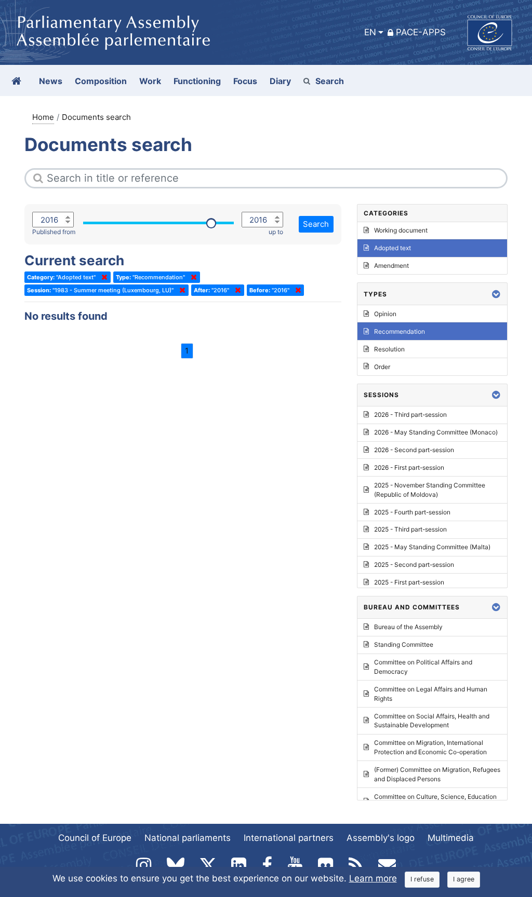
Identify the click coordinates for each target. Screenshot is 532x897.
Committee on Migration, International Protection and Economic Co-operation (430, 747)
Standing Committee (403, 644)
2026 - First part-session (409, 467)
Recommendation (399, 331)
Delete (102, 277)
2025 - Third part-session (410, 529)
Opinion (385, 314)
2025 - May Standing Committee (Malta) (432, 547)
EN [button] (370, 32)
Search (329, 81)
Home (43, 117)
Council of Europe (94, 838)
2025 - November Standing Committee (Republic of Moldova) (429, 489)
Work (150, 81)
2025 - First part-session (409, 582)
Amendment (391, 265)
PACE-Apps (421, 32)
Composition (101, 81)
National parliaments (187, 838)
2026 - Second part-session (414, 450)
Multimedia (451, 838)
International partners (289, 838)
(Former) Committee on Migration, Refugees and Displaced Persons (437, 774)
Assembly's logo (381, 838)
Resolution (389, 349)
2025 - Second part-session (414, 564)
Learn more (373, 878)
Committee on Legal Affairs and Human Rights (430, 693)
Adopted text (392, 248)
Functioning (197, 81)
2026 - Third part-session (410, 414)
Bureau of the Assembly (408, 627)
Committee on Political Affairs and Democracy (423, 666)
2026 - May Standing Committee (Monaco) (436, 432)
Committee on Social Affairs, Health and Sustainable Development (431, 720)
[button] (496, 294)
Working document (401, 230)
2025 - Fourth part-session (412, 512)
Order (382, 367)
